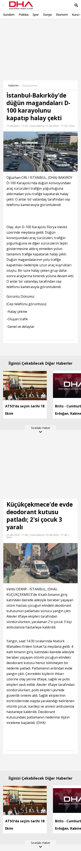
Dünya (47, 15)
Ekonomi (62, 15)
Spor (36, 15)
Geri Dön (13, 25)
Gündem (9, 15)
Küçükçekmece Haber (31, 85)
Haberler (13, 85)
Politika (23, 15)
